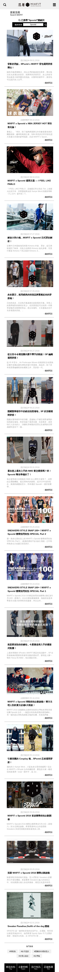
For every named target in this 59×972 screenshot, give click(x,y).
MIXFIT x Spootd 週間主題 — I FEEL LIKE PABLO (29, 182)
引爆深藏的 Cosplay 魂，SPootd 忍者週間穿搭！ (30, 760)
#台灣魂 (37, 956)
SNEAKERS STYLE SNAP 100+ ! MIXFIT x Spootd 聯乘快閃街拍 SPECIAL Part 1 (29, 589)
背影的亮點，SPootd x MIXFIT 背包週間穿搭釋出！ (30, 66)
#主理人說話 (23, 956)
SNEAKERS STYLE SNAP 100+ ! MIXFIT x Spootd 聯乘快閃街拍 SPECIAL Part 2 (29, 532)
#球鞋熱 (12, 951)
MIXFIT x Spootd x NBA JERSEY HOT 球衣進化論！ (30, 125)
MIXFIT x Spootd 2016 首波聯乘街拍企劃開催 (29, 817)
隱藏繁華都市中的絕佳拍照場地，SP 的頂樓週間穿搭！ (30, 413)
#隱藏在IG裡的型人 (41, 951)
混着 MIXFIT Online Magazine (29, 4)
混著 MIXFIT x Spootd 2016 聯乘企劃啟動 (29, 873)
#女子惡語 (25, 951)
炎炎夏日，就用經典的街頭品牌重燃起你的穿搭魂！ (30, 296)
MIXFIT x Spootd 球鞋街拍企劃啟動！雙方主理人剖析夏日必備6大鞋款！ (30, 703)
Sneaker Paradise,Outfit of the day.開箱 (28, 926)
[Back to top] (53, 960)
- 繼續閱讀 (48, 83)
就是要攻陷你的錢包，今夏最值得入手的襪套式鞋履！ (30, 646)
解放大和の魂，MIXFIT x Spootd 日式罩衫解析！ (30, 239)
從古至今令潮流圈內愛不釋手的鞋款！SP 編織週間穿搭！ (30, 356)
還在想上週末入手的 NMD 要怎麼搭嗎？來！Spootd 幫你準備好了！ (29, 473)
